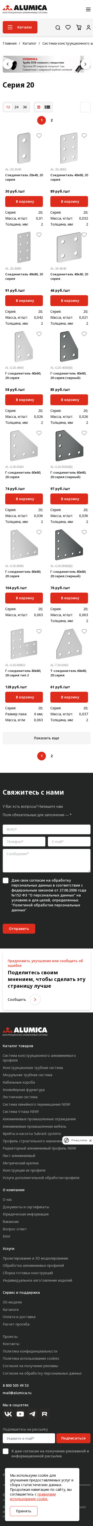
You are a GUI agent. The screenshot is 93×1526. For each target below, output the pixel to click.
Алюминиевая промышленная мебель (34, 1126)
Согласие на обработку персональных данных (42, 1373)
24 (16, 107)
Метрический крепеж (21, 1163)
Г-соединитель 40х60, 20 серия (23, 375)
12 (8, 107)
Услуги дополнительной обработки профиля (41, 1177)
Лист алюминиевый (19, 1155)
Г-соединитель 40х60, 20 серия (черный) (68, 375)
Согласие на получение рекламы (30, 1365)
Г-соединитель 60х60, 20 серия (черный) (68, 474)
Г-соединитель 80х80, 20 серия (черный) (68, 573)
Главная (10, 43)
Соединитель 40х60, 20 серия (69, 177)
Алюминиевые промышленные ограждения (39, 1119)
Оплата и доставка (19, 1316)
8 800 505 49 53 (16, 1385)
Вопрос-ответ (15, 1229)
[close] (91, 1140)
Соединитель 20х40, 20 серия (24, 177)
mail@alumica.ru (17, 1392)
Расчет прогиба (16, 1324)
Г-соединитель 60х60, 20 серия (23, 474)
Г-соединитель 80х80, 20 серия (23, 573)
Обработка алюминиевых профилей (33, 1265)
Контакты (11, 1343)
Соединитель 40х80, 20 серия (24, 276)
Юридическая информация (26, 1214)
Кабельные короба (19, 1082)
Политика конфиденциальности (30, 1351)
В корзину (25, 201)
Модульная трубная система (27, 1074)
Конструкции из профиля (24, 1170)
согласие (37, 880)
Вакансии (11, 1221)
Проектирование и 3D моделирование (35, 1258)
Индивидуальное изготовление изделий (37, 1280)
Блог (7, 1236)
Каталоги (11, 1309)
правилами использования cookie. (33, 1496)
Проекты (10, 1336)
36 (25, 107)
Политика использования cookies (31, 1358)
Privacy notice (79, 1140)
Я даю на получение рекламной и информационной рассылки (50, 1453)
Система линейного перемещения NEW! (36, 1104)
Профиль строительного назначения (34, 1141)
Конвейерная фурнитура (24, 1089)
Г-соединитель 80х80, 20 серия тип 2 (23, 672)
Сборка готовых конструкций (28, 1272)
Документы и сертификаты (26, 1207)
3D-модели (12, 1302)
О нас (7, 1199)
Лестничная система (20, 1096)
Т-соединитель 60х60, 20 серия (68, 672)
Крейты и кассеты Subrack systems (32, 1133)
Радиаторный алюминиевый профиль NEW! (39, 1148)
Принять (23, 1511)
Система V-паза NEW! (21, 1111)
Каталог (29, 43)
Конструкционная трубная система (33, 1067)
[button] (8, 64)
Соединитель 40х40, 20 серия (69, 276)
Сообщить (17, 999)
